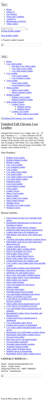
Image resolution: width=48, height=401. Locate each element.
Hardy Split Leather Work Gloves (20, 258)
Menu (4, 5)
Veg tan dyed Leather (15, 337)
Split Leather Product (15, 102)
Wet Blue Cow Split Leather (24, 66)
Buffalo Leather (13, 95)
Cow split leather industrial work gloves (23, 294)
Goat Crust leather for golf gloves (20, 285)
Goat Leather (11, 80)
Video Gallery (12, 24)
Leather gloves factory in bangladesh (21, 325)
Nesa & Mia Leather (9, 35)
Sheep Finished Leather (22, 92)
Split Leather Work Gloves (17, 254)
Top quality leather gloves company (21, 227)
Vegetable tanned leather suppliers (20, 344)
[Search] (27, 29)
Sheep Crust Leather (20, 90)
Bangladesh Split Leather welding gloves (23, 354)
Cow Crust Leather (20, 76)
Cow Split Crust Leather (22, 68)
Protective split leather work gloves (21, 270)
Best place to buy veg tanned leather (21, 339)
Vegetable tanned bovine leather (19, 292)
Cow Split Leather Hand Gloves (20, 256)
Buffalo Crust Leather (21, 97)
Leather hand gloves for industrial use (22, 232)
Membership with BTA (16, 21)
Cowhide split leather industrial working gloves (26, 239)
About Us (10, 12)
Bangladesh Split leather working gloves (23, 335)
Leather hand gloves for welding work (22, 261)
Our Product (11, 14)
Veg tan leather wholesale (17, 342)
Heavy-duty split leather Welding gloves (23, 275)
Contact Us (11, 19)
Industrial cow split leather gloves (20, 273)
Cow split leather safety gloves (19, 323)
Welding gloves (23, 109)
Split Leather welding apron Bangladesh (23, 268)
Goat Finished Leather (21, 85)
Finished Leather (13, 181)
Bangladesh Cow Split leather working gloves (25, 332)
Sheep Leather (12, 88)
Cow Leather (11, 73)
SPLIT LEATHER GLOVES (19, 251)
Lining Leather (12, 287)
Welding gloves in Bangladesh (19, 351)
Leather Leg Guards (20, 111)
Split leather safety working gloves (20, 249)
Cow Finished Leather (21, 78)
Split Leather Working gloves (18, 349)
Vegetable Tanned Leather (17, 346)
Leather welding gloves (16, 246)
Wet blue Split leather (15, 289)
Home (9, 9)
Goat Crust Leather (20, 83)
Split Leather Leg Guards (27, 114)
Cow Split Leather (14, 64)
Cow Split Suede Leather (22, 71)
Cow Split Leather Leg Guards (19, 177)
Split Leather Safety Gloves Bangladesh (23, 277)
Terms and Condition (15, 16)
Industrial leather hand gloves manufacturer (24, 230)
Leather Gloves (18, 104)
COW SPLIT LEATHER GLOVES (21, 306)
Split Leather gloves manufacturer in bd (23, 304)
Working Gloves (24, 107)
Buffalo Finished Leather (22, 99)
